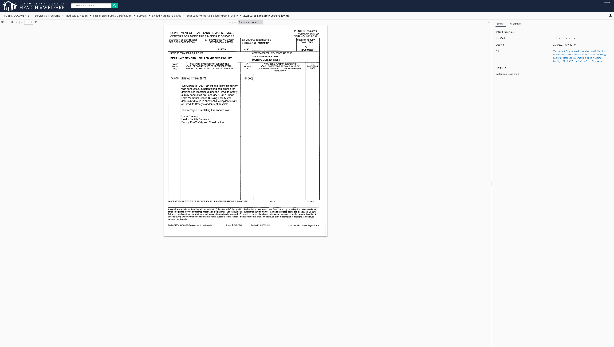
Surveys (142, 15)
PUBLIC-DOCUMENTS (17, 15)
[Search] (114, 5)
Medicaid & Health (77, 15)
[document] (553, 183)
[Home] (34, 6)
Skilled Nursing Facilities (167, 15)
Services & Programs (48, 15)
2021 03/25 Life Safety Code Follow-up (266, 15)
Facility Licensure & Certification (112, 15)
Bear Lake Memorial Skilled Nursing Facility (212, 15)
